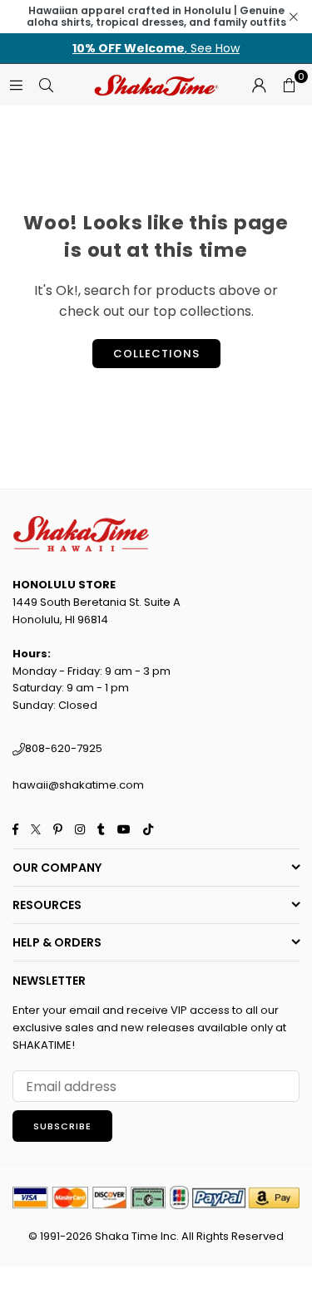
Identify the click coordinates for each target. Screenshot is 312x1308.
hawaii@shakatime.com (78, 785)
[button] (289, 85)
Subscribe (62, 1126)
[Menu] (16, 84)
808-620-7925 (63, 748)
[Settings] (259, 85)
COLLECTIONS (156, 353)
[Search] (46, 84)
